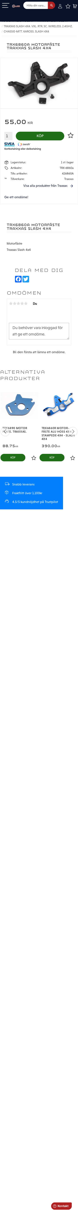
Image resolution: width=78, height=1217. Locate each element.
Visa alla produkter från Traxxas (45, 185)
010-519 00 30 (17, 13)
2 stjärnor (14, 303)
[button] (5, 5)
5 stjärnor (26, 303)
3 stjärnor (18, 303)
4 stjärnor (22, 303)
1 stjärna (11, 303)
